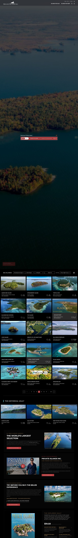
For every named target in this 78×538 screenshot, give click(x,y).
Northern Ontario (5, 294)
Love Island (5, 337)
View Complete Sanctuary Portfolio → (24, 498)
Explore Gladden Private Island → (12, 498)
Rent (27, 138)
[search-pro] (54, 138)
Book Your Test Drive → (13, 504)
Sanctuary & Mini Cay (7, 359)
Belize (54, 294)
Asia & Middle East (60, 361)
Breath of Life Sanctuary (34, 337)
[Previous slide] (2, 415)
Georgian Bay (30, 422)
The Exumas (4, 361)
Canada (13, 294)
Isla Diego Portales (58, 337)
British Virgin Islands (6, 316)
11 (31, 391)
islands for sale (55, 3)
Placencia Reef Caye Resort (9, 381)
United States (33, 339)
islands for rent (65, 3)
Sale (23, 138)
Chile (54, 339)
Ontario (10, 294)
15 (41, 391)
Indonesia (55, 361)
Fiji (27, 316)
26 (51, 391)
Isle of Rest (30, 420)
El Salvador (4, 339)
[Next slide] (75, 415)
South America (58, 339)
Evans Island (5, 420)
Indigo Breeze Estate (33, 381)
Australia (29, 361)
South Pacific (31, 316)
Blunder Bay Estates (7, 315)
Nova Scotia (4, 422)
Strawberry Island (32, 293)
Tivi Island (30, 315)
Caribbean (12, 316)
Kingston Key (57, 381)
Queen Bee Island (7, 293)
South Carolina (56, 383)
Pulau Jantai (56, 359)
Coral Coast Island (33, 359)
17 (46, 391)
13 (36, 391)
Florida (28, 339)
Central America (59, 294)
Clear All (50, 272)
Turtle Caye (56, 293)
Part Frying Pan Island (59, 420)
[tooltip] (74, 273)
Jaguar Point (57, 315)
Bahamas (8, 361)
